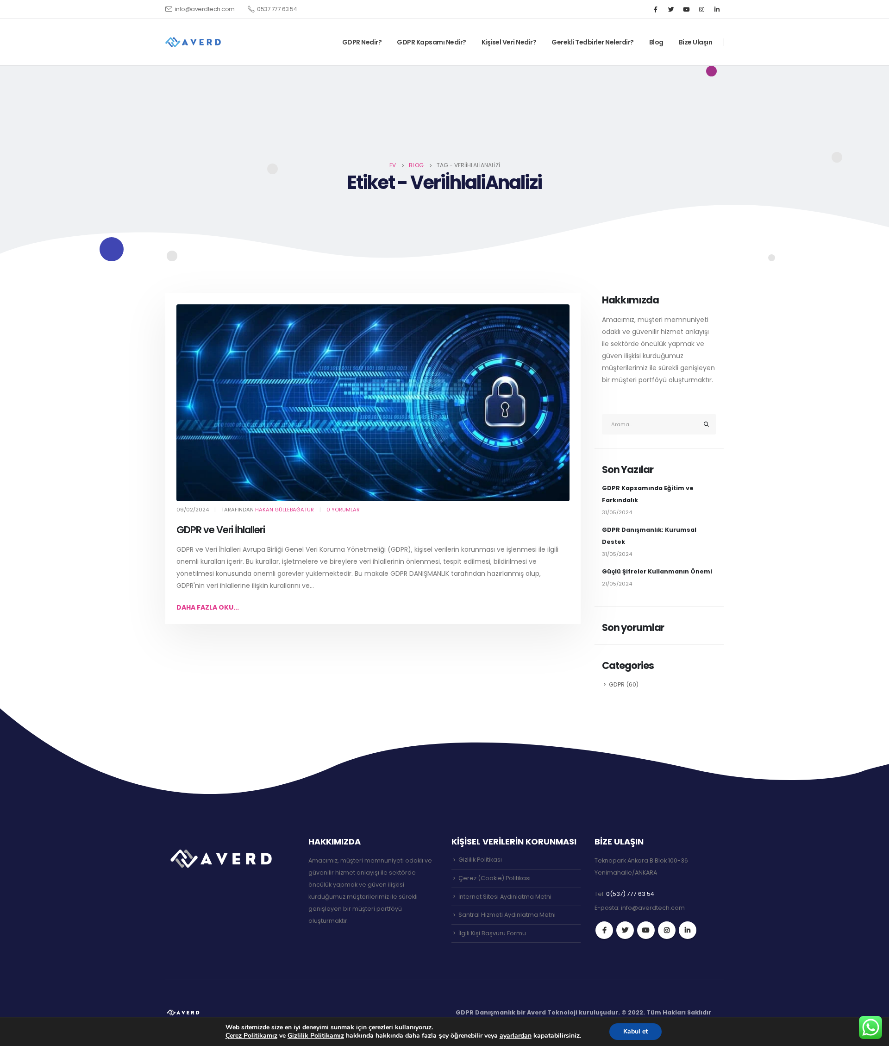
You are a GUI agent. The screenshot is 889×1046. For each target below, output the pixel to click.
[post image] (373, 402)
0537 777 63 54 (277, 9)
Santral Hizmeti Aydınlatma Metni (507, 915)
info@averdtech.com (205, 9)
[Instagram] (701, 9)
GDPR (617, 684)
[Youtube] (686, 9)
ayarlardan (516, 1036)
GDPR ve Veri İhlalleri (220, 529)
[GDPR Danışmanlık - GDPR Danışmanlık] (183, 1012)
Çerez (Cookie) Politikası (494, 878)
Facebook (604, 930)
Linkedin (687, 930)
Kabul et (635, 1031)
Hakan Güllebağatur (284, 509)
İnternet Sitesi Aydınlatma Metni (504, 897)
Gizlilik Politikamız (316, 1035)
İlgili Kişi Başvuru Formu (492, 933)
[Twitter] (670, 9)
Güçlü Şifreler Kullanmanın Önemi (657, 571)
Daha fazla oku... (207, 607)
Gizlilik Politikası (480, 859)
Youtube (646, 930)
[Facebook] (655, 9)
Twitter (625, 930)
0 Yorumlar (343, 509)
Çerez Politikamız (251, 1035)
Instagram (667, 930)
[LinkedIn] (716, 9)
